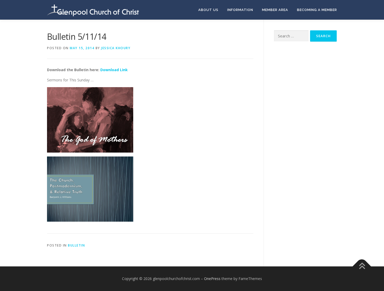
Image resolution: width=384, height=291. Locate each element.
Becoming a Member (317, 10)
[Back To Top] (362, 266)
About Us (208, 10)
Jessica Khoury (115, 48)
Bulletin (76, 245)
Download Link (114, 69)
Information (240, 10)
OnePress (212, 278)
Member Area (275, 10)
